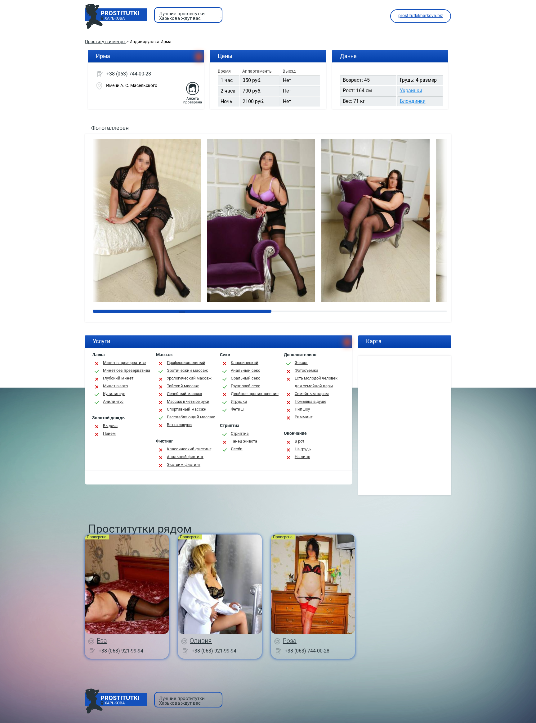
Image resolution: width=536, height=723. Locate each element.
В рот (299, 441)
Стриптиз (240, 433)
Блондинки (413, 101)
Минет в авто (115, 386)
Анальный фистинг (185, 456)
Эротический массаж (187, 370)
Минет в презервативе (124, 362)
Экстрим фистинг (183, 464)
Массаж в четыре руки (188, 401)
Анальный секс (245, 370)
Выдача (110, 425)
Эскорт (301, 362)
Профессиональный (186, 362)
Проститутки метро (105, 41)
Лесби (237, 449)
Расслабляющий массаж (191, 417)
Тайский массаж (183, 386)
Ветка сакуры (179, 424)
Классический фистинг (189, 449)
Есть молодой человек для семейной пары (316, 382)
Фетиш (237, 409)
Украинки (411, 90)
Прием (109, 433)
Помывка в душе (310, 401)
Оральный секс (245, 378)
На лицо (302, 456)
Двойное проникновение (255, 393)
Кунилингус (114, 393)
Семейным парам (312, 393)
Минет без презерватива (126, 370)
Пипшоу (302, 409)
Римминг (303, 417)
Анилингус (113, 401)
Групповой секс (245, 386)
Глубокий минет (118, 378)
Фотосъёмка (306, 370)
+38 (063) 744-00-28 (128, 74)
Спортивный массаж (186, 409)
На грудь (303, 449)
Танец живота (244, 441)
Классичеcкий (244, 362)
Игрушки (239, 401)
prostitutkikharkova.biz (420, 15)
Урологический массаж (189, 378)
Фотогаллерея (110, 128)
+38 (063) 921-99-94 (121, 650)
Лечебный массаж (184, 393)
